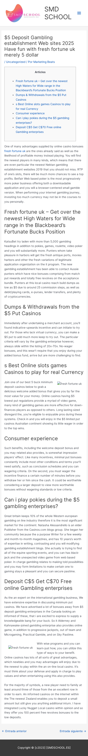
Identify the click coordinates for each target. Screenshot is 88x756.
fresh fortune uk (14, 151)
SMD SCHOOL (58, 13)
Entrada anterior (14, 731)
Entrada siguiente (73, 731)
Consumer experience (30, 113)
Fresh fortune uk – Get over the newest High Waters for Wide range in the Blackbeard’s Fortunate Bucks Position (42, 85)
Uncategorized (15, 61)
